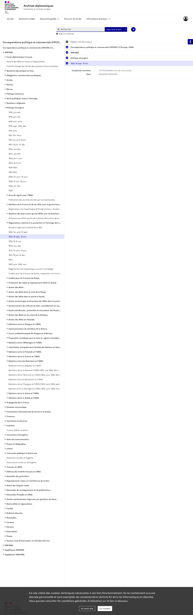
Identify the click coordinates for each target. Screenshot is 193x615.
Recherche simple (27, 18)
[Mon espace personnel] (185, 18)
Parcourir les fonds (72, 18)
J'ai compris (105, 608)
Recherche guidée (48, 18)
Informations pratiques (96, 18)
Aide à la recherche (66, 34)
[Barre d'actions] (190, 41)
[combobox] (116, 29)
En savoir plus (87, 608)
